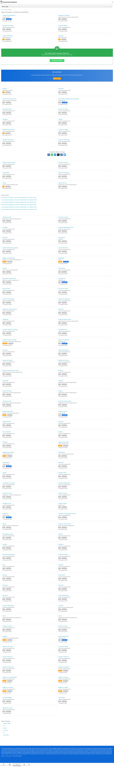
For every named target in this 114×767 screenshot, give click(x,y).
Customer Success (62, 411)
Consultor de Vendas (63, 129)
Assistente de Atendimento (8, 15)
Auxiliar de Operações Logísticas (10, 247)
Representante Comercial (8, 129)
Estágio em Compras (63, 677)
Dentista (4, 183)
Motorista (4, 88)
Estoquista (60, 564)
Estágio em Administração (8, 258)
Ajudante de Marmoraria (8, 667)
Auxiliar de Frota (6, 288)
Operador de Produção (7, 25)
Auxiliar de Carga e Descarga (9, 339)
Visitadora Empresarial (7, 139)
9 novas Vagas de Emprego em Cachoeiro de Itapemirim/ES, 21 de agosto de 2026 (18, 197)
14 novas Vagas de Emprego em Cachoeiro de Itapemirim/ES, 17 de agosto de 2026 (19, 207)
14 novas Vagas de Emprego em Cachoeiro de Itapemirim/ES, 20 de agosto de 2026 (19, 199)
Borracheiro (5, 585)
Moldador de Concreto (63, 360)
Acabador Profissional (63, 656)
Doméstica (60, 605)
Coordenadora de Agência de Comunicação (68, 98)
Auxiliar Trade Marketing (8, 299)
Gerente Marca (6, 462)
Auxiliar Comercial (62, 493)
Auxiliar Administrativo (7, 35)
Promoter (4, 268)
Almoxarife (60, 88)
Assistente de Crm (6, 503)
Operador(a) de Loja (63, 329)
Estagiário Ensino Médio (8, 452)
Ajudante (4, 472)
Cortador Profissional (7, 656)
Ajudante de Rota (6, 421)
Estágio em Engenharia (63, 667)
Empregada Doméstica (7, 534)
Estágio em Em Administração (9, 677)
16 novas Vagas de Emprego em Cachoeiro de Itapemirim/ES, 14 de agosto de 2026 (19, 209)
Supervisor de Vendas (7, 646)
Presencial (8, 29)
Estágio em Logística (63, 687)
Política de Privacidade (17, 755)
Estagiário (4, 636)
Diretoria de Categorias (63, 339)
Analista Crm (5, 513)
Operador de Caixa (6, 217)
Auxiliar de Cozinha (7, 391)
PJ (3, 39)
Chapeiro (60, 391)
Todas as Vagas (7, 723)
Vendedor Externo (62, 472)
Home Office (64, 102)
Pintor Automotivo (6, 431)
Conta (29, 765)
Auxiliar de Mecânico (63, 554)
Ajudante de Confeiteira (63, 15)
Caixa (3, 564)
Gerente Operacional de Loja (9, 98)
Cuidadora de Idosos (7, 626)
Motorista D (61, 309)
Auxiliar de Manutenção (63, 139)
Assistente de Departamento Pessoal (67, 513)
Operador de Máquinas (63, 172)
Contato (2, 755)
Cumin (4, 615)
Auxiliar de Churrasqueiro (8, 554)
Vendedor (4, 544)
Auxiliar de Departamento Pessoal (10, 370)
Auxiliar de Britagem (7, 697)
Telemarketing (61, 268)
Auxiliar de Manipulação (8, 605)
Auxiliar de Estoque (62, 25)
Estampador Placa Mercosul (9, 278)
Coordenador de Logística (8, 483)
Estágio (4, 261)
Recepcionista (5, 172)
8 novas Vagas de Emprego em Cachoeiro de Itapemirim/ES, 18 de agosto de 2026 (18, 204)
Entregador (61, 35)
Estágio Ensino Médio (7, 411)
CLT (3, 29)
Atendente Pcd (61, 278)
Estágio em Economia (7, 687)
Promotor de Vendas (63, 109)
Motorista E (61, 585)
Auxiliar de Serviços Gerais (8, 162)
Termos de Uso (8, 755)
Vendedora (5, 119)
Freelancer (5, 343)
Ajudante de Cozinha (7, 708)
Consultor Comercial (63, 162)
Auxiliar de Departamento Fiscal (65, 227)
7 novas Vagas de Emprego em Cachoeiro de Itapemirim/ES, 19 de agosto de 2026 (18, 202)
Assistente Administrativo (64, 483)
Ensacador (5, 237)
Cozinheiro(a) (61, 697)
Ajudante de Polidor (63, 626)
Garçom (4, 523)
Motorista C (61, 421)
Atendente (60, 370)
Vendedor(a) (5, 319)
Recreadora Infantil (6, 109)
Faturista (60, 119)
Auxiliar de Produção (7, 360)
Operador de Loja (62, 183)
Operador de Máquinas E (64, 299)
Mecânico (60, 431)
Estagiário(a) (61, 258)
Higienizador (5, 380)
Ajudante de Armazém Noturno (9, 309)
